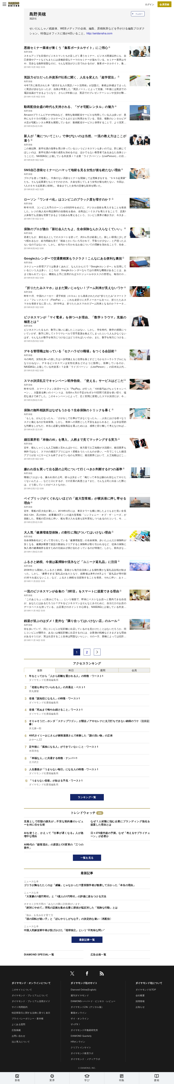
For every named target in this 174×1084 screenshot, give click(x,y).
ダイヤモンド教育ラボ (82, 1053)
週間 (102, 670)
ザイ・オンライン (80, 1018)
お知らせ (140, 1006)
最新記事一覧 (87, 939)
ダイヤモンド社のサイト (84, 983)
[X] (72, 974)
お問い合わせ (18, 1035)
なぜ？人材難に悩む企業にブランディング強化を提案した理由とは (120, 823)
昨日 (71, 670)
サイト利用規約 (20, 1006)
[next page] (97, 652)
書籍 (156, 1080)
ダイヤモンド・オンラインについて (31, 983)
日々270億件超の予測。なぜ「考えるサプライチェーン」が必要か (120, 834)
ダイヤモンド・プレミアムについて (30, 995)
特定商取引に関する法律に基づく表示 (31, 1012)
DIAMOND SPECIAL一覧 (39, 954)
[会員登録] (164, 4)
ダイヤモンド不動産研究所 (84, 1030)
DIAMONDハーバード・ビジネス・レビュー (93, 1001)
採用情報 (140, 1001)
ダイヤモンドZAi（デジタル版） (87, 1006)
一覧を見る (87, 858)
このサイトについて (22, 989)
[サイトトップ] (13, 4)
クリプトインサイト (81, 1047)
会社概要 (140, 995)
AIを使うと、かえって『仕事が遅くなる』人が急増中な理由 (53, 834)
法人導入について (21, 1041)
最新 (39, 670)
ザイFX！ (76, 1024)
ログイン (149, 4)
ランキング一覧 (87, 797)
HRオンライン (78, 1041)
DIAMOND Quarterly (81, 1035)
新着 (17, 1080)
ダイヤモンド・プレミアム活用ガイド (31, 1001)
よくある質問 (18, 1024)
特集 (121, 1080)
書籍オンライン (78, 1012)
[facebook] (87, 974)
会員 (134, 670)
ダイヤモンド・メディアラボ (85, 1059)
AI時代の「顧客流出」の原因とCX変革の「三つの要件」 (53, 846)
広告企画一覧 (98, 954)
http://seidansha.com (99, 33)
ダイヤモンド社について (149, 983)
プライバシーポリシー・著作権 (27, 1018)
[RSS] (102, 974)
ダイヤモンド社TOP (146, 989)
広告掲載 (16, 1030)
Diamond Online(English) (83, 989)
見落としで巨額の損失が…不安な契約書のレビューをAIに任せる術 (53, 823)
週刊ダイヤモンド (80, 995)
